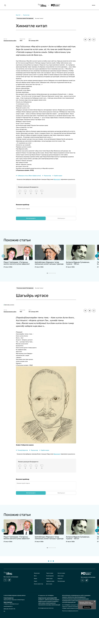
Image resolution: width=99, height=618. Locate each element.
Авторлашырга (30, 218)
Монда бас (87, 607)
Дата (33, 39)
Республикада (61, 581)
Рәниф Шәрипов (22, 450)
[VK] (5, 579)
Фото (35, 575)
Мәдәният (60, 578)
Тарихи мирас (49, 573)
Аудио (35, 581)
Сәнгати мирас (61, 573)
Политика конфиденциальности (70, 610)
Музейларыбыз (50, 575)
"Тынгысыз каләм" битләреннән (25, 18)
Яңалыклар (26, 15)
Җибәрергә (61, 218)
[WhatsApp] (93, 39)
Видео (35, 578)
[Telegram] (89, 39)
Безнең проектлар (38, 584)
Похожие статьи (17, 240)
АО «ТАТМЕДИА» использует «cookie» (71, 605)
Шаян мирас (61, 575)
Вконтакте (57, 179)
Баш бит (18, 15)
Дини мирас (49, 584)
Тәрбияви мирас (50, 581)
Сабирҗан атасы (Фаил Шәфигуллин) (28, 175)
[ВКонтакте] (85, 39)
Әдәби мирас (57, 175)
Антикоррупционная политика (45, 608)
